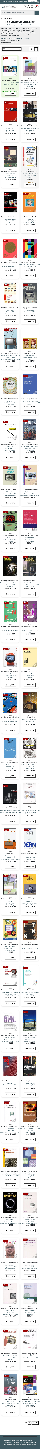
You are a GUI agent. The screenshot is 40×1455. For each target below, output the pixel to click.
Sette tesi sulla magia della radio (13, 763)
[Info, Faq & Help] (32, 6)
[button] (36, 6)
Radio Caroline (30, 717)
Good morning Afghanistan (30, 1354)
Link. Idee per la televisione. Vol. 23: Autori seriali (17, 626)
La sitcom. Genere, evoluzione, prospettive (16, 308)
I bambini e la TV (10, 1399)
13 (37, 1423)
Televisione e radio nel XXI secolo (12, 126)
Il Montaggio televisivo (30, 1172)
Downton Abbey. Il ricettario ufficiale (14, 399)
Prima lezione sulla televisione (11, 1126)
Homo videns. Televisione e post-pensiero (16, 171)
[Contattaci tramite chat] (25, 6)
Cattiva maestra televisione (11, 353)
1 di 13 (32, 49)
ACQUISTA (11, 94)
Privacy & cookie (31, 1444)
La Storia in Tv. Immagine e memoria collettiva (17, 1308)
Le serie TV (10, 853)
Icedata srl (24, 1444)
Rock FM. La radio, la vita (10, 1081)
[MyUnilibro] (28, 6)
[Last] (33, 1423)
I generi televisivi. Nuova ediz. (11, 217)
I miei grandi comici (10, 535)
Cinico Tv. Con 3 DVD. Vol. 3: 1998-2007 (14, 808)
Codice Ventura (29, 353)
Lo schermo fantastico (30, 490)
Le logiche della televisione (30, 808)
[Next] (36, 49)
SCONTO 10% (32, 1)
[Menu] (2, 7)
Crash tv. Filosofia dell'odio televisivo (14, 1263)
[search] (37, 13)
